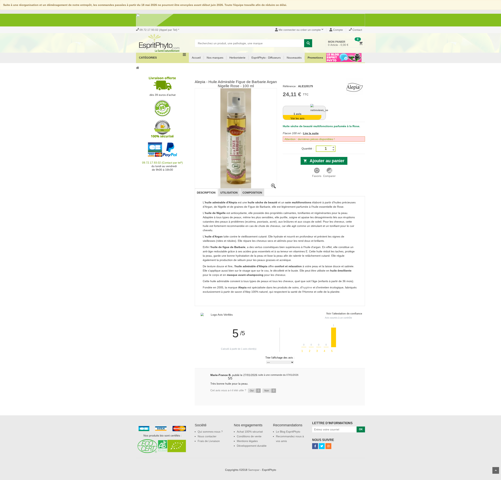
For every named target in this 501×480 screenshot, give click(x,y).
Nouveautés (294, 57)
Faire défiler (495, 470)
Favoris (316, 176)
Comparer (329, 176)
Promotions (315, 57)
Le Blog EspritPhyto (288, 431)
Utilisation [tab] (229, 192)
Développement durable (252, 445)
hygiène (307, 287)
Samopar (254, 469)
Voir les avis (298, 118)
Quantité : (308, 148)
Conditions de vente (249, 436)
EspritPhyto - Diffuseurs (266, 57)
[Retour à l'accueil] (137, 67)
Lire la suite (311, 133)
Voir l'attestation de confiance (344, 313)
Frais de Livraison (209, 441)
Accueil (196, 57)
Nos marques (215, 57)
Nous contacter (207, 436)
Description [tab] (206, 192)
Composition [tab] (252, 192)
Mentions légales (247, 441)
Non (269, 390)
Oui (254, 390)
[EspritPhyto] (162, 43)
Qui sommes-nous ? (210, 431)
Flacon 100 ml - (292, 133)
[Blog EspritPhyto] (343, 60)
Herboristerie (237, 57)
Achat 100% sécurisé (250, 431)
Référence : (290, 86)
